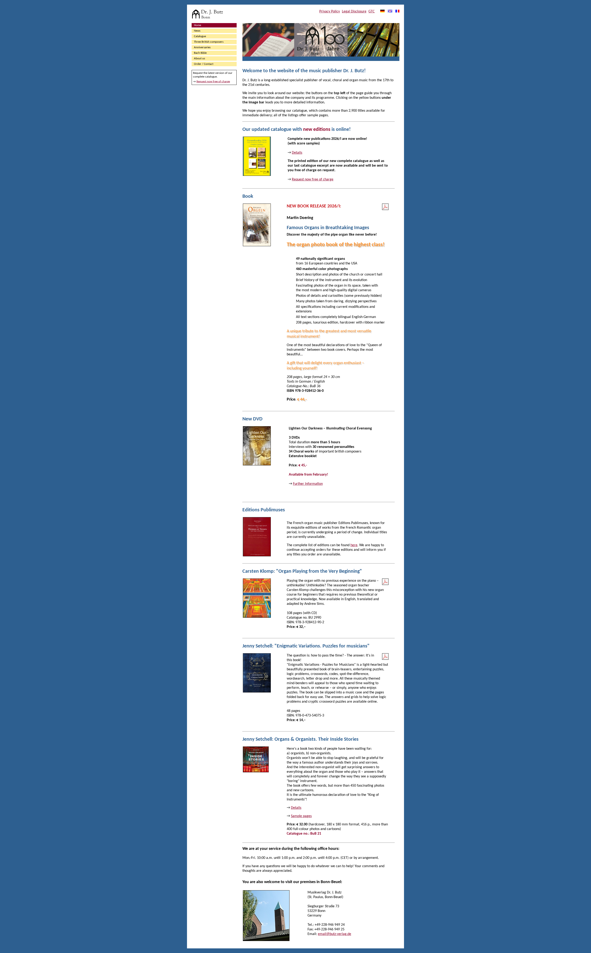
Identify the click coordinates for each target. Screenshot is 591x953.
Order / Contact (203, 64)
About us (199, 58)
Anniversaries (202, 47)
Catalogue (200, 36)
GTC (371, 11)
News (197, 30)
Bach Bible (200, 52)
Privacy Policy (329, 11)
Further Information (308, 484)
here (353, 545)
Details (297, 153)
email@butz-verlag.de (334, 934)
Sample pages (301, 816)
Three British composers (208, 41)
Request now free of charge (213, 81)
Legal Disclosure (354, 11)
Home (197, 25)
